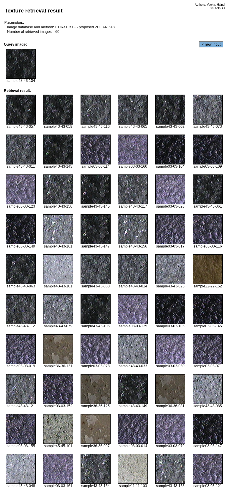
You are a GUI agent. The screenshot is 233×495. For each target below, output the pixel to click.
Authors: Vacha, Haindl (210, 4)
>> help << (217, 8)
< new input (211, 44)
